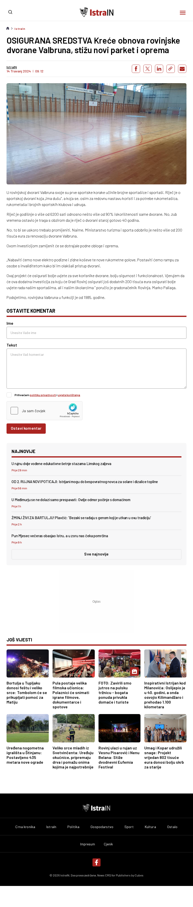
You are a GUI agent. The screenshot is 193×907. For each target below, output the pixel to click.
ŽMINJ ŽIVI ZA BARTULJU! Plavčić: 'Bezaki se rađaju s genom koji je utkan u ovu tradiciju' (81, 517)
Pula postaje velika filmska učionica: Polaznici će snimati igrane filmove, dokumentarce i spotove (71, 695)
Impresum (87, 844)
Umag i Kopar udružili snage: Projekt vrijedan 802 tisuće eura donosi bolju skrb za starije (164, 757)
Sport (129, 827)
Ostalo (172, 827)
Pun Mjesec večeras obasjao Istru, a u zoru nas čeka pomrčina (60, 535)
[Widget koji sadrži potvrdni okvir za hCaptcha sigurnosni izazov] (44, 410)
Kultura (150, 827)
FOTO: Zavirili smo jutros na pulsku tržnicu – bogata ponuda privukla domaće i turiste (115, 692)
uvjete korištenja (69, 395)
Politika (73, 827)
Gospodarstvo (101, 827)
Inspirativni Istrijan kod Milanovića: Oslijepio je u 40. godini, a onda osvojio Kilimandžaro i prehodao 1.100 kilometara (165, 695)
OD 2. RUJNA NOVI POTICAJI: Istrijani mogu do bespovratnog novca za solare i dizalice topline (85, 481)
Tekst (12, 345)
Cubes (139, 875)
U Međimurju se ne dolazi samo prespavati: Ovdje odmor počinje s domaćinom (71, 499)
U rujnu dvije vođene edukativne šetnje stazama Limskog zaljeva (61, 463)
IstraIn (20, 28)
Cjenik (108, 844)
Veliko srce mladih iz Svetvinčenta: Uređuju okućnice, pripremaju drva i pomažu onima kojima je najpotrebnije (73, 757)
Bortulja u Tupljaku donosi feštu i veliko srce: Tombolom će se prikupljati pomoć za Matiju (27, 692)
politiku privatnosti (43, 395)
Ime (10, 323)
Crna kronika (25, 827)
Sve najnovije (96, 553)
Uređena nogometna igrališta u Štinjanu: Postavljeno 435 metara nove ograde (25, 754)
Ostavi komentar (26, 428)
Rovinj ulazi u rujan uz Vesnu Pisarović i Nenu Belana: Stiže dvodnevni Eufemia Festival (119, 757)
